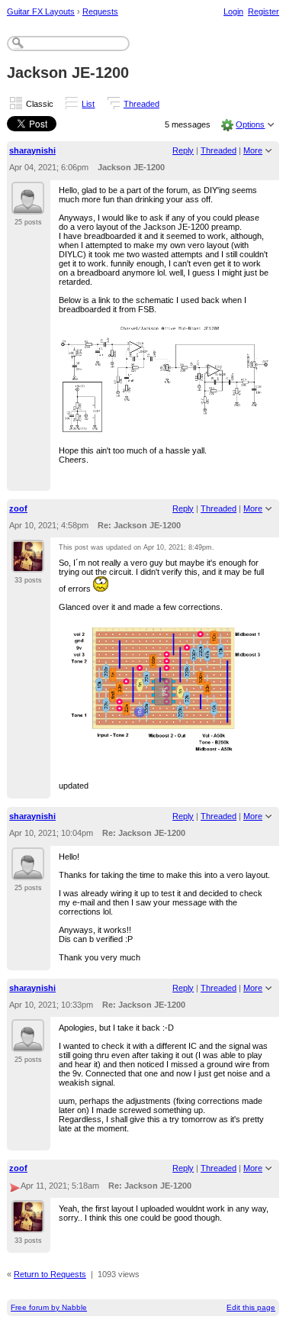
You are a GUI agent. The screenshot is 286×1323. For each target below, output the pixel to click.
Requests (100, 11)
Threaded (141, 103)
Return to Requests (50, 1274)
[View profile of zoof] (27, 563)
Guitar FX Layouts (41, 11)
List (88, 103)
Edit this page (251, 1307)
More (252, 150)
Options (250, 124)
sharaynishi (32, 150)
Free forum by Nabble (49, 1307)
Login (233, 11)
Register (263, 11)
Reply (183, 150)
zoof (18, 508)
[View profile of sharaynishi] (27, 205)
